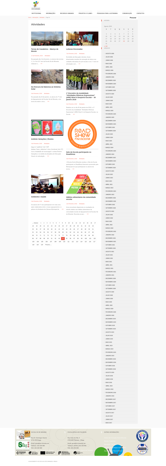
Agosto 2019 (110, 332)
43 (63, 229)
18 (33, 226)
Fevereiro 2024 (111, 151)
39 (48, 229)
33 (89, 226)
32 (85, 226)
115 (86, 241)
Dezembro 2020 (111, 278)
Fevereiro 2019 (111, 352)
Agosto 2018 (110, 372)
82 (81, 235)
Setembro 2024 (111, 130)
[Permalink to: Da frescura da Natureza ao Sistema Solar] (47, 76)
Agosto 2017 (110, 412)
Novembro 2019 (111, 322)
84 (89, 235)
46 (74, 229)
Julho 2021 (109, 255)
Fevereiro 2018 (111, 392)
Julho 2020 (109, 295)
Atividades (42, 17)
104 (38, 241)
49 (85, 229)
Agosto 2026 (110, 53)
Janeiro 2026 (110, 77)
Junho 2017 (109, 419)
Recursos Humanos (67, 13)
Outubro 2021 (110, 245)
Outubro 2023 (110, 164)
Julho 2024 (109, 134)
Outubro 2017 (110, 406)
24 (55, 226)
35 (33, 229)
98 (78, 238)
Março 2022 (109, 228)
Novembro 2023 (111, 161)
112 (73, 241)
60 (63, 232)
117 (94, 241)
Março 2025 (109, 110)
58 (55, 232)
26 (63, 226)
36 (36, 229)
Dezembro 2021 (111, 238)
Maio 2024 (109, 141)
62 (70, 232)
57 (51, 232)
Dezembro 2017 (111, 399)
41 (55, 229)
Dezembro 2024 (111, 120)
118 (33, 244)
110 (64, 241)
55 (44, 232)
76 (59, 235)
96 (70, 238)
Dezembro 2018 (111, 359)
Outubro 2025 (110, 87)
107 (51, 241)
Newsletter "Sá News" (110, 444)
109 (60, 241)
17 (95, 223)
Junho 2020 (109, 298)
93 (59, 238)
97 (74, 238)
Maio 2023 (109, 181)
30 (78, 226)
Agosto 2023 (110, 171)
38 (44, 229)
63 (74, 232)
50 (89, 229)
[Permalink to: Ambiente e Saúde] (47, 184)
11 (72, 223)
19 (36, 226)
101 (90, 238)
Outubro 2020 (110, 285)
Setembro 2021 (111, 248)
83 (85, 235)
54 (40, 232)
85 (93, 235)
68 (93, 232)
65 (81, 232)
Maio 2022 (109, 221)
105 (42, 241)
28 (70, 226)
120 (42, 244)
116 (90, 241)
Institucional (36, 13)
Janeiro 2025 (110, 117)
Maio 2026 (109, 63)
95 (66, 238)
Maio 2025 (109, 104)
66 (85, 232)
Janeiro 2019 (110, 355)
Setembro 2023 (111, 167)
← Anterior (35, 223)
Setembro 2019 (111, 329)
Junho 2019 (109, 339)
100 (86, 238)
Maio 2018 (109, 382)
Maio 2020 (109, 302)
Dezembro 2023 (111, 157)
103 (33, 241)
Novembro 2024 (111, 124)
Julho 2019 (109, 335)
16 (91, 223)
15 (87, 223)
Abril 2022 (109, 224)
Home (29, 17)
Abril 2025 (109, 107)
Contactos (140, 13)
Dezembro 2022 (111, 198)
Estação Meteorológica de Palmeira (115, 447)
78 (66, 235)
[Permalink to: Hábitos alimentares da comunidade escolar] (82, 184)
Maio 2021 (109, 261)
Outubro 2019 (110, 325)
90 (48, 238)
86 (33, 238)
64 (78, 232)
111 (68, 241)
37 (40, 229)
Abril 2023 (109, 184)
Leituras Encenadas (74, 49)
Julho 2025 (109, 97)
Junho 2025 (109, 100)
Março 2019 (109, 349)
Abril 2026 (109, 67)
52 (33, 232)
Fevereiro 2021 (111, 271)
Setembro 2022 (111, 208)
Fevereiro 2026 (111, 73)
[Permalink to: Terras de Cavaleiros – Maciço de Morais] (47, 38)
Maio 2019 (109, 342)
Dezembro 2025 (111, 80)
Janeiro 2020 (110, 315)
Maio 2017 (109, 423)
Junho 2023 (109, 177)
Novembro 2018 (111, 362)
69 (33, 235)
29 (74, 226)
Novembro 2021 (111, 241)
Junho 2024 (109, 137)
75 (55, 235)
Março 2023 (109, 188)
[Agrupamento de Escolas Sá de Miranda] (36, 5)
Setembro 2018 (111, 369)
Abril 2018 (109, 386)
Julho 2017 (109, 416)
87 (36, 238)
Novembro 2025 (111, 83)
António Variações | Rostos (42, 139)
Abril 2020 (109, 305)
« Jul (105, 46)
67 (89, 232)
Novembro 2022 (111, 201)
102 (95, 238)
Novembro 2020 (111, 282)
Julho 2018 (109, 376)
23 (51, 226)
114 (81, 241)
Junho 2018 (109, 379)
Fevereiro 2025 (111, 114)
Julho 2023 (109, 174)
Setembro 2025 (111, 90)
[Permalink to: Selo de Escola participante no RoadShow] (82, 134)
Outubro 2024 (110, 127)
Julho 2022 (109, 214)
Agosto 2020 (110, 292)
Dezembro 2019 (111, 318)
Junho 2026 (109, 60)
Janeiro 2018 (110, 396)
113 (77, 241)
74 (51, 235)
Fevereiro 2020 (111, 312)
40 (51, 229)
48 (81, 229)
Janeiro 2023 (110, 194)
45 (70, 229)
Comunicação (127, 13)
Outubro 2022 (110, 204)
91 (51, 238)
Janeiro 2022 (110, 235)
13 (80, 223)
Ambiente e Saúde (38, 197)
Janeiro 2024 (110, 154)
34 (93, 226)
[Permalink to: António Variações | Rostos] (47, 127)
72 (44, 235)
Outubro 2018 (110, 365)
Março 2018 (109, 389)
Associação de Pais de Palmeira (114, 451)
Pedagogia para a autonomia (107, 13)
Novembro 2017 (111, 402)
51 (93, 229)
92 (55, 238)
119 (38, 244)
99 (81, 238)
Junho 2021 (109, 258)
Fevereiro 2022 (111, 231)
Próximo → (48, 244)
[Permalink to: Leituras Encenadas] (82, 38)
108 (55, 241)
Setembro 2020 (111, 288)
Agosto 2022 (110, 211)
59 (59, 232)
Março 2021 (109, 268)
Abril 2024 (109, 144)
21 (44, 226)
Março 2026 (109, 70)
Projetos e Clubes (85, 13)
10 (69, 223)
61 (66, 232)
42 (59, 229)
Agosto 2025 (110, 94)
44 (66, 229)
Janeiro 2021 (110, 275)
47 (78, 229)
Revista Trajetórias (109, 441)
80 (74, 235)
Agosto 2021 (110, 251)
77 (63, 235)
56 (48, 232)
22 (48, 226)
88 (40, 238)
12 (76, 223)
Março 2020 (109, 308)
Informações (50, 13)
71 (40, 235)
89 (44, 238)
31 (81, 226)
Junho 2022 (109, 218)
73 (48, 235)
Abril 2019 (109, 345)
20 (40, 226)
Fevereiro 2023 (111, 191)
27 (66, 226)
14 (83, 223)
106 (47, 241)
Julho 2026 (109, 57)
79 (70, 235)
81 (78, 235)
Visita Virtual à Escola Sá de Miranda (42, 450)
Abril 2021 (109, 265)
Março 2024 (109, 147)
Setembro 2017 (111, 409)
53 (36, 232)
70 (36, 235)
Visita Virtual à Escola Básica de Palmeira (80, 450)
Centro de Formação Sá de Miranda (115, 438)
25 (59, 226)
